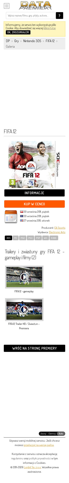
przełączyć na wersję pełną (39, 445)
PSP (38, 238)
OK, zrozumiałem (18, 32)
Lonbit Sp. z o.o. (32, 467)
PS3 (30, 238)
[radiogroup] (52, 433)
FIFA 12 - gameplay (24, 291)
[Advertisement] (34, 90)
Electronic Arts (57, 232)
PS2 (23, 238)
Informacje (34, 193)
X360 (53, 238)
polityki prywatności (40, 458)
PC (15, 238)
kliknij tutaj (49, 28)
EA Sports (59, 227)
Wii (45, 238)
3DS (8, 238)
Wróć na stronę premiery (34, 348)
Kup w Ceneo (34, 204)
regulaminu (17, 458)
